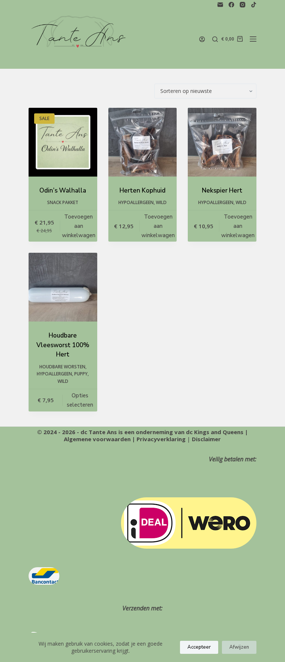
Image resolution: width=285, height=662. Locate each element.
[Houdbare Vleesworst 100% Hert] (63, 287)
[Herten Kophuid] (142, 142)
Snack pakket (62, 202)
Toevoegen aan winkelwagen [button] (78, 226)
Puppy (81, 374)
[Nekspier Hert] (222, 142)
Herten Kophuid (142, 190)
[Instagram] (242, 4)
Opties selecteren (80, 400)
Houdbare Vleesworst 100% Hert (62, 345)
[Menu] (253, 39)
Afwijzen (239, 647)
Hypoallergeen (136, 202)
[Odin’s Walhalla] (63, 142)
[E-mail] (220, 4)
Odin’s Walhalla (62, 190)
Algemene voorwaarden (97, 439)
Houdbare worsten (62, 367)
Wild (161, 202)
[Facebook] (231, 4)
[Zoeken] (215, 39)
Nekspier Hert (222, 190)
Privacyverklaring (161, 439)
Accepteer (199, 647)
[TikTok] (253, 4)
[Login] (202, 39)
